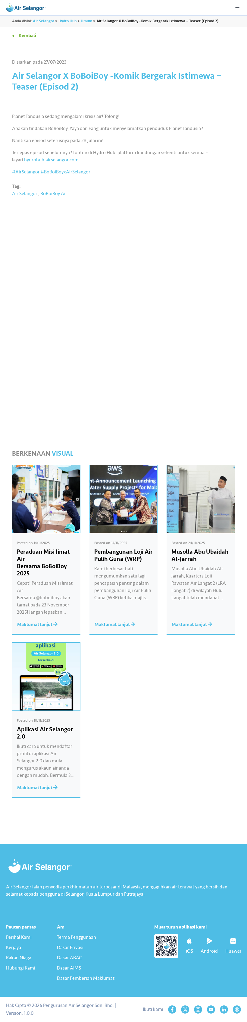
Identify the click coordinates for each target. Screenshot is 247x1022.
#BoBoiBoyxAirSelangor (65, 172)
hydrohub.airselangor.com (51, 160)
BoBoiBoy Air (53, 194)
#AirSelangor (26, 172)
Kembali (27, 36)
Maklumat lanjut (35, 625)
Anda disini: (22, 21)
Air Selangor (24, 194)
